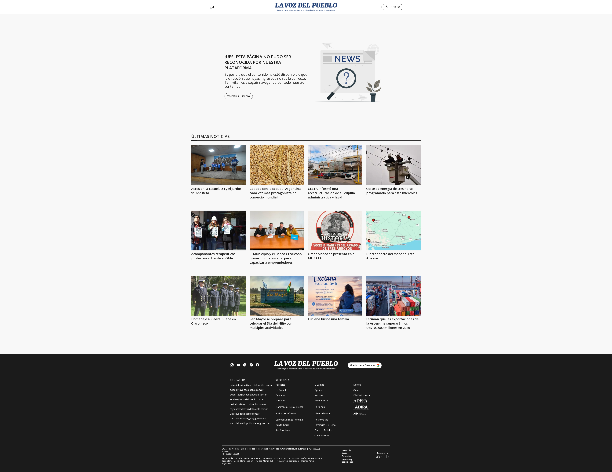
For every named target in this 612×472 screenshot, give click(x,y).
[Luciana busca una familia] (335, 296)
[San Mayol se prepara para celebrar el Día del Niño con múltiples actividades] (277, 296)
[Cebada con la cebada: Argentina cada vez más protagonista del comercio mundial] (277, 165)
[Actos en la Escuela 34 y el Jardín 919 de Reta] (218, 165)
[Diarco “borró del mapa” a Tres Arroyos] (393, 230)
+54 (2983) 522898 (230, 454)
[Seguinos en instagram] (251, 365)
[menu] (240, 7)
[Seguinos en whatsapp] (232, 365)
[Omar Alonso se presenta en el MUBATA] (335, 230)
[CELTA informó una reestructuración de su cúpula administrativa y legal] (335, 165)
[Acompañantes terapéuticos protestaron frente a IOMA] (218, 230)
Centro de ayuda (346, 451)
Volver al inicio (238, 96)
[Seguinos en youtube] (238, 365)
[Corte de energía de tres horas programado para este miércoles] (393, 165)
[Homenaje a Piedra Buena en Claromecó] (218, 296)
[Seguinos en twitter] (245, 365)
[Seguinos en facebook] (257, 365)
